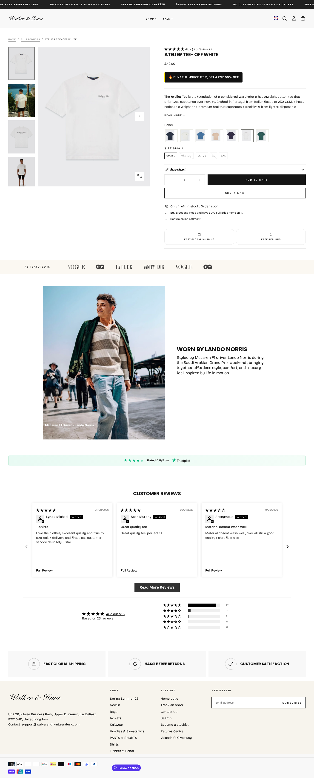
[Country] (276, 18)
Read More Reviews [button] (157, 587)
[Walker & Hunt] (35, 697)
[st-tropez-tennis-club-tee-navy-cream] (171, 136)
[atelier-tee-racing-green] (262, 136)
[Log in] (294, 18)
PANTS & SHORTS (123, 738)
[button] (284, 18)
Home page (169, 699)
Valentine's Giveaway (176, 738)
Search (166, 718)
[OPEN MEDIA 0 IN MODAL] (139, 176)
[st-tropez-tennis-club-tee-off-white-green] (187, 136)
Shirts (114, 744)
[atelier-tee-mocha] (217, 136)
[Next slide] (287, 547)
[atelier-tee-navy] (232, 136)
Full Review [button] (44, 570)
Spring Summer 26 (124, 699)
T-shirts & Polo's (122, 751)
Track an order (172, 705)
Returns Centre (172, 731)
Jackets (115, 718)
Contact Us (169, 712)
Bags (113, 712)
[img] (46, 510)
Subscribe (292, 702)
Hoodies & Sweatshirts (127, 731)
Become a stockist (174, 725)
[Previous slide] (26, 547)
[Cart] (303, 18)
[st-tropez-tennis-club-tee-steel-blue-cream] (202, 136)
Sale (166, 19)
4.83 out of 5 (115, 614)
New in (115, 705)
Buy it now (235, 193)
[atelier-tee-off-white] (247, 136)
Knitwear (116, 725)
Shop (150, 19)
